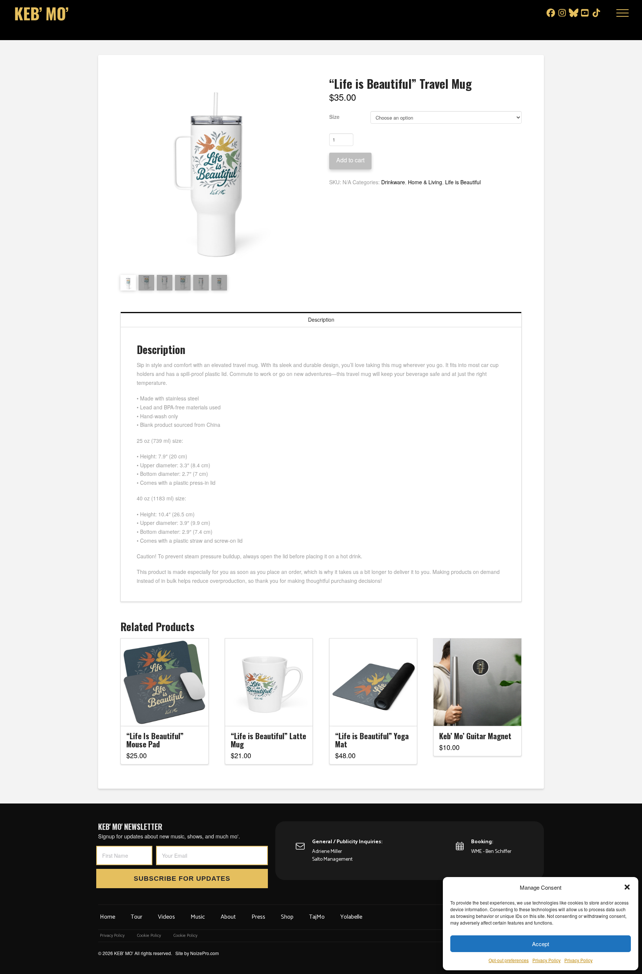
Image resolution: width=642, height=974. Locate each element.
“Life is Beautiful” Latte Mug (268, 740)
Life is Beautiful (463, 182)
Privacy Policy (546, 960)
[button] (627, 887)
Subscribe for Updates (182, 878)
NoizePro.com (204, 953)
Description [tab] (321, 319)
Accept (540, 944)
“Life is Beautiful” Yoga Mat (372, 740)
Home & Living (425, 182)
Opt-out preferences (509, 960)
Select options (166, 713)
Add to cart (350, 160)
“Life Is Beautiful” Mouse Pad (155, 740)
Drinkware (393, 182)
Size (334, 116)
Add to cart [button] (272, 713)
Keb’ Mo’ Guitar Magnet (475, 735)
